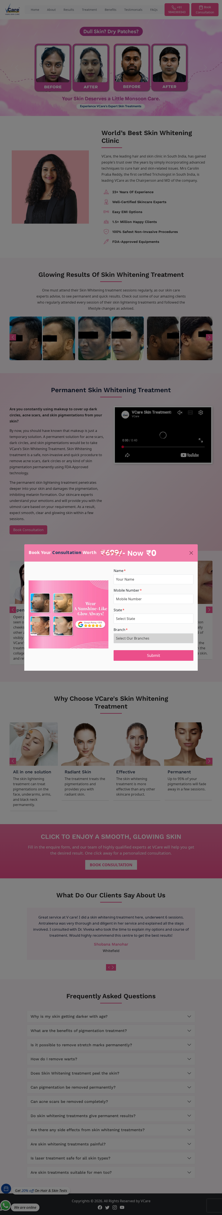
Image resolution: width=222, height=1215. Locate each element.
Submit (153, 655)
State (119, 610)
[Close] (191, 552)
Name (120, 570)
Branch (121, 629)
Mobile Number (128, 590)
